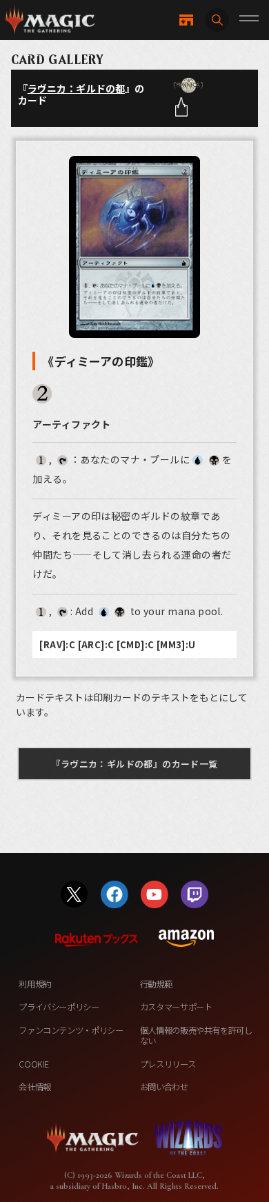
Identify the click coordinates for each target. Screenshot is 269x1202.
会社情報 (35, 1087)
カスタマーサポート (176, 1007)
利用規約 (35, 984)
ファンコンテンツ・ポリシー (71, 1030)
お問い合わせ (164, 1087)
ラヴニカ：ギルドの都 (76, 88)
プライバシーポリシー (59, 1007)
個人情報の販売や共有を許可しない (196, 1035)
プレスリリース (167, 1064)
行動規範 (156, 984)
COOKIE (34, 1064)
